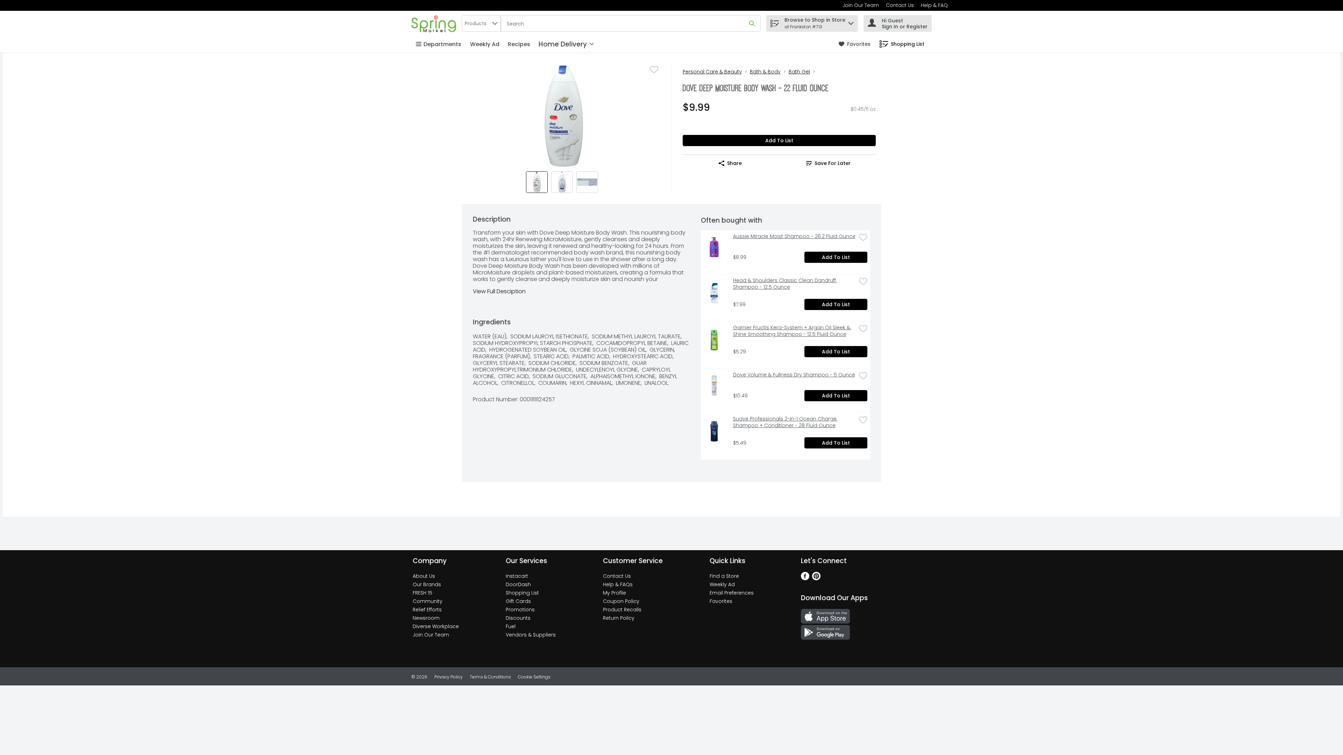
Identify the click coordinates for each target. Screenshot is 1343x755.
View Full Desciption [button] (499, 291)
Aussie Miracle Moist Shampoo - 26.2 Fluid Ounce (794, 236)
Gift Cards (518, 601)
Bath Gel (799, 71)
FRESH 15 (422, 592)
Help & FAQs (618, 584)
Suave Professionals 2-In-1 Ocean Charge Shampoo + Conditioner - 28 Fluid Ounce (785, 422)
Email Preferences (732, 592)
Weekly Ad (484, 44)
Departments (442, 44)
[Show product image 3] (587, 182)
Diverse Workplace (436, 626)
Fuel (511, 626)
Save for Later (833, 163)
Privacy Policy (448, 677)
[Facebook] (805, 578)
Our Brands (427, 584)
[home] (435, 23)
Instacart (517, 576)
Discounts (518, 617)
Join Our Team (861, 5)
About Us (424, 576)
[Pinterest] (816, 578)
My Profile (614, 592)
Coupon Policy (621, 601)
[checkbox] (654, 69)
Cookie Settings (534, 677)
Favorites (721, 601)
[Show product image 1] (537, 182)
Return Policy (618, 617)
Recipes (519, 44)
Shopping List (522, 592)
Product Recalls (622, 609)
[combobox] (481, 23)
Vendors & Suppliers (531, 634)
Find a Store (724, 576)
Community (427, 601)
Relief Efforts (427, 609)
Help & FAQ (934, 5)
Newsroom (426, 617)
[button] (851, 21)
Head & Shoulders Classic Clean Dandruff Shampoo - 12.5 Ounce (785, 283)
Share (734, 163)
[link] (855, 44)
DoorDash (518, 584)
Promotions (520, 609)
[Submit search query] (752, 23)
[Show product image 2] (562, 182)
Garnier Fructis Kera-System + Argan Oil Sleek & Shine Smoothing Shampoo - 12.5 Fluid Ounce (792, 331)
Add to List (779, 140)
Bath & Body (765, 71)
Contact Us (900, 5)
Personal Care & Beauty (712, 71)
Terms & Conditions (490, 677)
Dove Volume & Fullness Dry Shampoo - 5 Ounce (794, 375)
